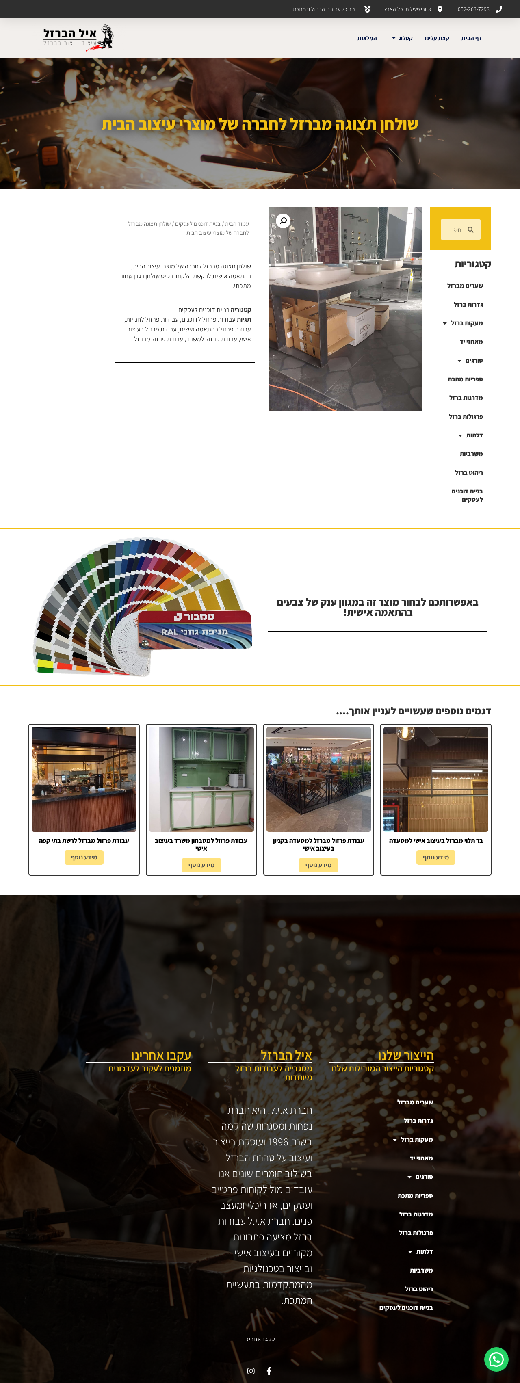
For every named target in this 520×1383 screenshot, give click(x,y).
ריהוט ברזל (469, 472)
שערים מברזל (465, 285)
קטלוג (406, 38)
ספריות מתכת (465, 379)
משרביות (471, 454)
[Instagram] (251, 1371)
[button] (283, 221)
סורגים (474, 360)
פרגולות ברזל (466, 416)
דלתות (474, 435)
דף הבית (472, 38)
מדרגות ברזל (466, 398)
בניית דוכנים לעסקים (467, 495)
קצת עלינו (437, 38)
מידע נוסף (436, 857)
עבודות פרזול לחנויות (152, 319)
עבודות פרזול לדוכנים (209, 319)
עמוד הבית (237, 223)
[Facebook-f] (269, 1371)
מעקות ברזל (467, 323)
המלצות (367, 38)
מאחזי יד (471, 342)
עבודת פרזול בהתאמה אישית (215, 329)
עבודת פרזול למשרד (211, 339)
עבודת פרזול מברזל (158, 339)
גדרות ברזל (468, 304)
